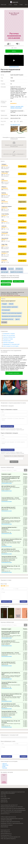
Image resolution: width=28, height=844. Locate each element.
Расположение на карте (6, 483)
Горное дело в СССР (5, 830)
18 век (15, 4)
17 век (10, 4)
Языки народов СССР (5, 831)
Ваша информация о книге (8, 741)
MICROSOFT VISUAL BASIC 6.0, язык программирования (13, 808)
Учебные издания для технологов (8, 817)
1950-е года (5, 765)
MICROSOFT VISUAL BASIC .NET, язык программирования (13, 810)
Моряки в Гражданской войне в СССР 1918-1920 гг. (12, 806)
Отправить (23, 601)
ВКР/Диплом (19, 269)
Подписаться (14, 461)
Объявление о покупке (9, 333)
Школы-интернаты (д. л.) (6, 833)
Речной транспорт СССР (6, 835)
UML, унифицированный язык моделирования (11, 812)
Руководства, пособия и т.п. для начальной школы (12, 823)
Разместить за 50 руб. (7, 426)
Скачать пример (6, 284)
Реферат (12, 106)
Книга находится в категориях (10, 346)
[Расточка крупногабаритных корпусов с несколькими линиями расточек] (11, 613)
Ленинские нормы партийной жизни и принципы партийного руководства (12, 819)
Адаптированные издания (6, 825)
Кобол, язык (3, 796)
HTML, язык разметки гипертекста (8, 838)
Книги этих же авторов (9, 335)
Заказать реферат (6, 281)
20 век (3, 766)
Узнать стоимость (18, 281)
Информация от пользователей (11, 344)
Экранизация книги (14, 66)
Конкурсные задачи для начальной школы (10, 821)
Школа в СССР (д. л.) (5, 813)
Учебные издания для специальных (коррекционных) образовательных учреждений (13, 792)
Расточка (4, 768)
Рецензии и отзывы (8, 339)
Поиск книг (3, 4)
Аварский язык (4, 800)
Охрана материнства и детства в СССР (9, 805)
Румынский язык (4, 826)
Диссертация (18, 108)
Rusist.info (15, 2)
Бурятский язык (4, 801)
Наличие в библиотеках (9, 337)
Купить (14, 51)
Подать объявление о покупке (9, 409)
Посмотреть (22, 166)
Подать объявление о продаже (9, 433)
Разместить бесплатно (8, 450)
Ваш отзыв (4, 584)
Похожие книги (7, 340)
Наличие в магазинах (8, 342)
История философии (5, 798)
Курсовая (18, 106)
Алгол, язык (3, 795)
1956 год (4, 763)
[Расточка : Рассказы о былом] (4, 613)
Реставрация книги (15, 124)
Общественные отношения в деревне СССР (10, 837)
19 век (21, 4)
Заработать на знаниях (17, 272)
